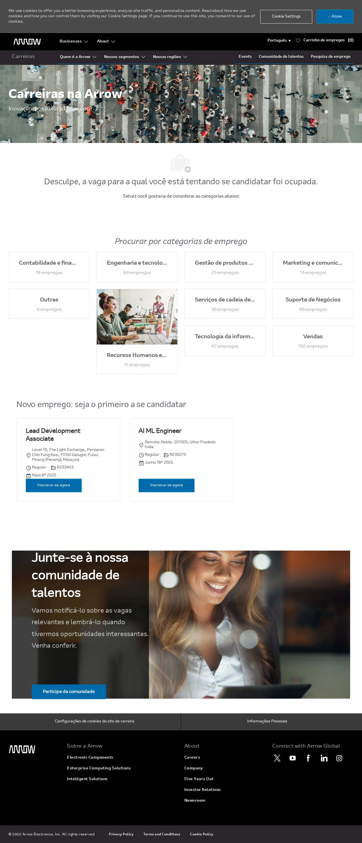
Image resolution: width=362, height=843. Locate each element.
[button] (279, 40)
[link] (34, 749)
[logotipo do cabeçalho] (27, 42)
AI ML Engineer (160, 431)
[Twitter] (277, 758)
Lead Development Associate (53, 435)
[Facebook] (308, 758)
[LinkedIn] (323, 758)
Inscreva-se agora (53, 485)
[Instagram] (339, 758)
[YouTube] (292, 758)
